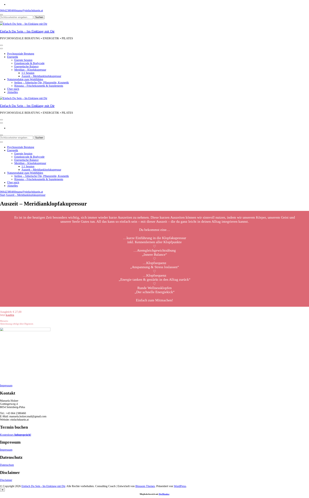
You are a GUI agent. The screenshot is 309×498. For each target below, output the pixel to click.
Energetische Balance (26, 66)
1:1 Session (27, 72)
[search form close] (1, 21)
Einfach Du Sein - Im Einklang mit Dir (43, 486)
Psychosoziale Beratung (20, 53)
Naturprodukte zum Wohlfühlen (25, 79)
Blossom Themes (145, 486)
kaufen (10, 315)
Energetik (12, 56)
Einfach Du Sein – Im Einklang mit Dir (27, 31)
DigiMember (164, 494)
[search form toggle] (1, 14)
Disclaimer (6, 480)
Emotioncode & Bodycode (29, 63)
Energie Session (23, 60)
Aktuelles (12, 92)
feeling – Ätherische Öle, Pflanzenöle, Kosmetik (41, 82)
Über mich (13, 88)
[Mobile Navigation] (1, 45)
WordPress (180, 486)
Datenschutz (7, 464)
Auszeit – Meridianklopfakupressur (41, 76)
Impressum (6, 385)
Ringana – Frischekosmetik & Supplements (38, 85)
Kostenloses (15, 434)
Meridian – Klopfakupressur (30, 69)
